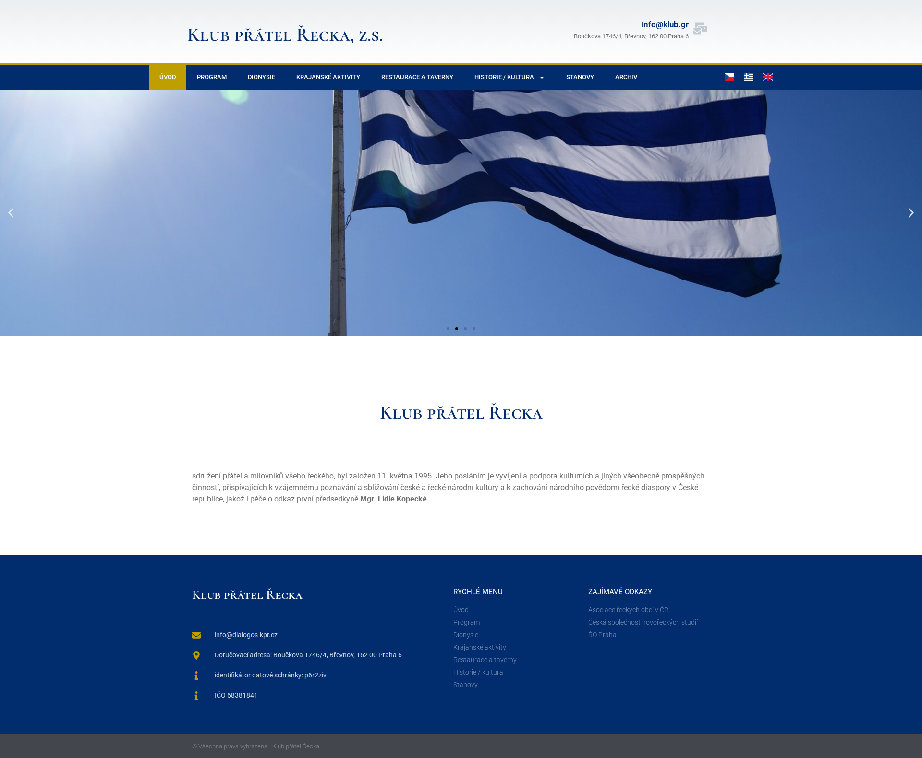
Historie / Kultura (504, 77)
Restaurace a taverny (417, 77)
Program (212, 77)
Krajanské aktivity (328, 77)
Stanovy (580, 77)
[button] (11, 213)
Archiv (626, 77)
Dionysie (261, 77)
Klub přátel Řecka (247, 595)
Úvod (167, 77)
